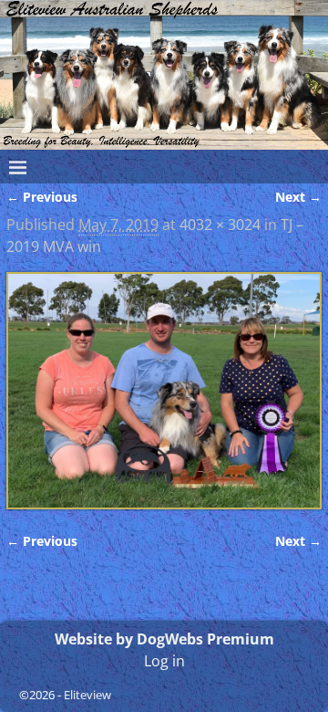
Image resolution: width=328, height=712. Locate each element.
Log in (164, 661)
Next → (298, 196)
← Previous (41, 196)
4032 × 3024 (220, 225)
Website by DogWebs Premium (164, 639)
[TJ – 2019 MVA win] (164, 390)
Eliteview (87, 694)
